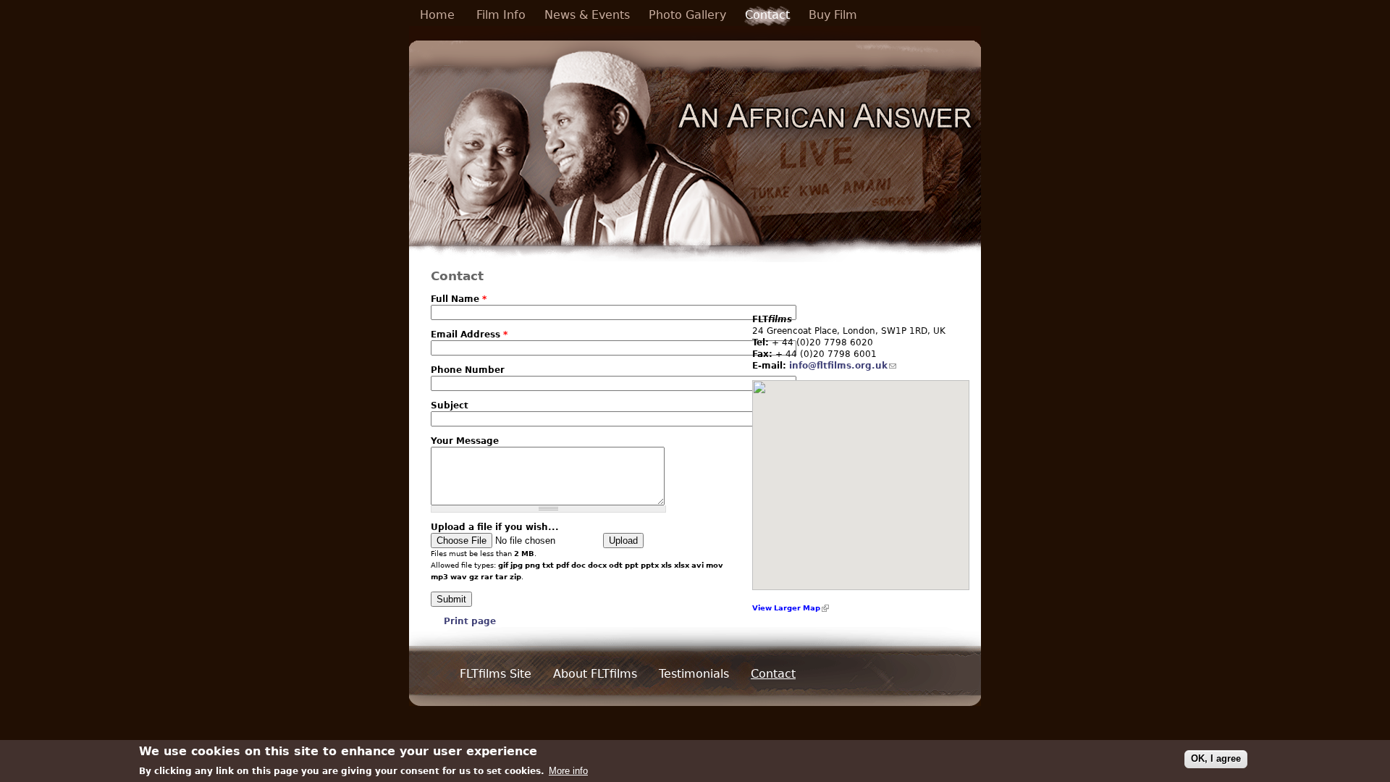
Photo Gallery (687, 15)
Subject (449, 405)
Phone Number (468, 370)
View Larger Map (786, 608)
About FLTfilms (595, 674)
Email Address (469, 334)
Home (437, 15)
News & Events (587, 15)
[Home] (695, 143)
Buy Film (833, 15)
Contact (767, 15)
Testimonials (694, 674)
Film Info (501, 15)
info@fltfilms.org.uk (838, 366)
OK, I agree (1216, 758)
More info (568, 770)
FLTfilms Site (495, 674)
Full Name (458, 299)
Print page (470, 621)
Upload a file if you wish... (495, 527)
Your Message (465, 441)
